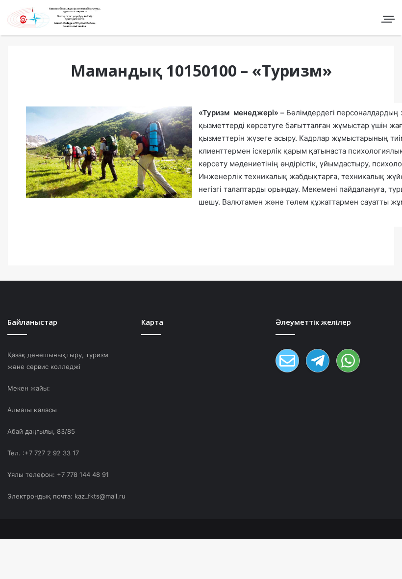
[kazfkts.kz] (53, 17)
